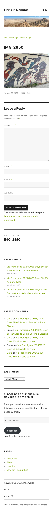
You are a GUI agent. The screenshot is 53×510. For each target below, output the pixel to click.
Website (8, 193)
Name (8, 166)
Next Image (25, 38)
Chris (9, 318)
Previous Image (11, 38)
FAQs (9, 462)
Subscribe (12, 430)
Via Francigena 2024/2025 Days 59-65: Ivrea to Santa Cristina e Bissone (26, 322)
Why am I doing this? (17, 470)
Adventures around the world (19, 482)
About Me (12, 458)
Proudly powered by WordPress (33, 505)
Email (8, 179)
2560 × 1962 (25, 93)
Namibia (11, 466)
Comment (10, 125)
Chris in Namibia (16, 10)
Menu (44, 10)
